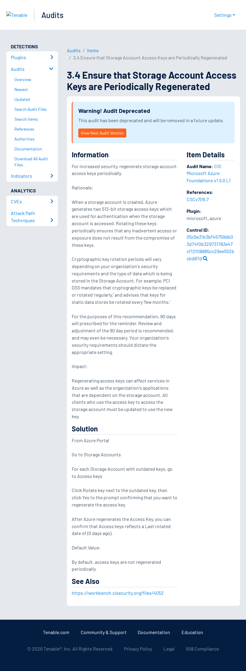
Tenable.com (56, 632)
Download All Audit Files (31, 162)
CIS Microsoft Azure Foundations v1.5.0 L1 (209, 173)
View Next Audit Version (102, 132)
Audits (52, 15)
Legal (169, 648)
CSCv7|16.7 (198, 199)
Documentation (154, 632)
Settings (223, 15)
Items (93, 50)
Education (192, 632)
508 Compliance (202, 648)
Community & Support (104, 632)
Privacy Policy (138, 648)
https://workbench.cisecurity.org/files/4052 (118, 593)
